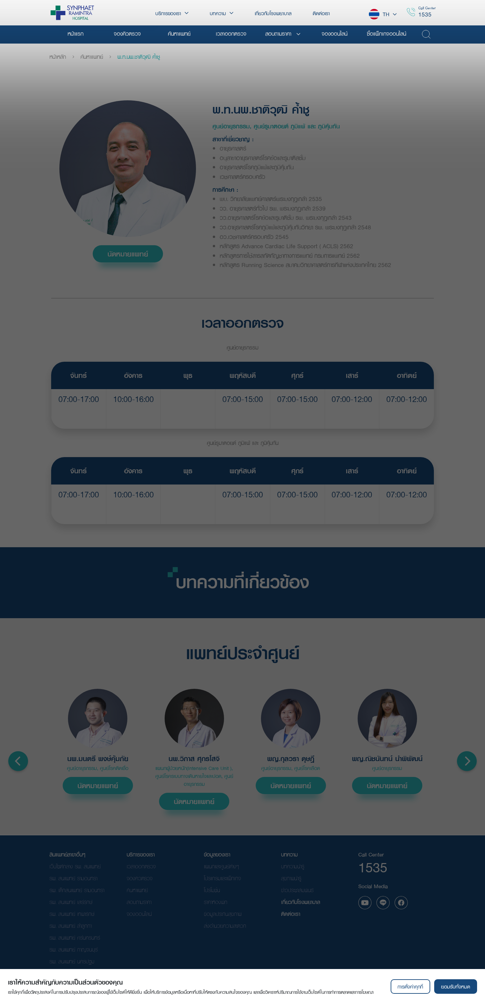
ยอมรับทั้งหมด (455, 986)
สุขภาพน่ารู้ (291, 878)
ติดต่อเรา (290, 914)
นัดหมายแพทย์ (128, 254)
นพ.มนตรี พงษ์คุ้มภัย (97, 758)
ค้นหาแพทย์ (92, 57)
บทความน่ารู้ (292, 866)
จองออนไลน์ (139, 914)
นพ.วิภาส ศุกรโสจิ (194, 758)
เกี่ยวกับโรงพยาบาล (300, 902)
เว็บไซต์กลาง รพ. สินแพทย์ (75, 866)
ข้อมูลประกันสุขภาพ (223, 914)
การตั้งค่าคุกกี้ (410, 986)
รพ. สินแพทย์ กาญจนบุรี (73, 949)
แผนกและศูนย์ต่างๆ (221, 866)
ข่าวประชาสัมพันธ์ (297, 890)
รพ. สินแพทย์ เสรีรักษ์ (70, 902)
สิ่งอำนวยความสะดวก (225, 925)
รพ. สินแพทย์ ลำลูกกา (70, 925)
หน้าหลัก (57, 57)
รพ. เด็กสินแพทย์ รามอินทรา (76, 890)
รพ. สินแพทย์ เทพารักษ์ (71, 914)
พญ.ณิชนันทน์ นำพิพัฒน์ (387, 758)
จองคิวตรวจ (139, 878)
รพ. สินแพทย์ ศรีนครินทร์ (74, 937)
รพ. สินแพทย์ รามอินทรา (73, 878)
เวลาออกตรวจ (141, 866)
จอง (79, 415)
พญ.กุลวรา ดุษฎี (290, 758)
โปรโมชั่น (212, 890)
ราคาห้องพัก (215, 902)
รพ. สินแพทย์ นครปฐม (71, 961)
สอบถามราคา (139, 902)
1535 (425, 14)
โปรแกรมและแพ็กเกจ (222, 878)
